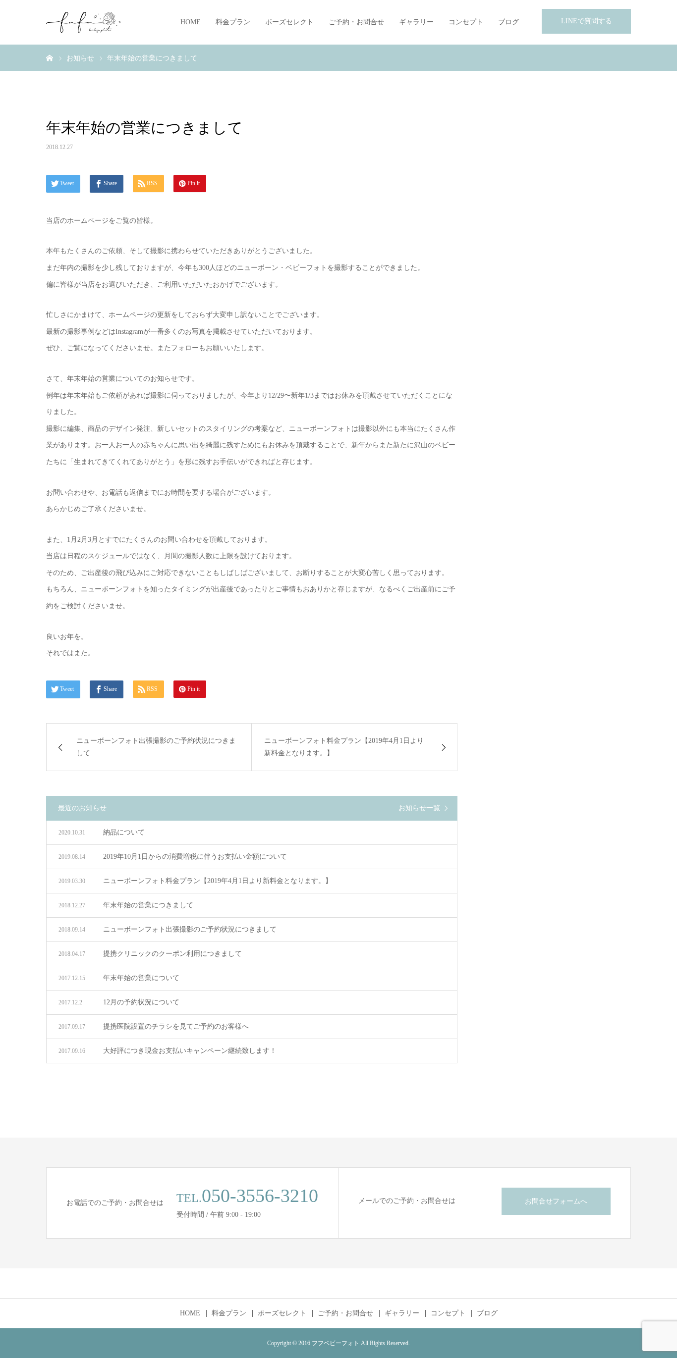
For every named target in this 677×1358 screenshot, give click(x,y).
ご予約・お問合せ (356, 22)
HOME (190, 22)
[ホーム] (49, 57)
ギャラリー (416, 22)
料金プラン (233, 22)
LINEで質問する (586, 21)
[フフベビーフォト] (83, 22)
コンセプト (466, 22)
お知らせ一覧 (419, 808)
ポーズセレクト (289, 22)
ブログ (508, 22)
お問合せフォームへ (556, 1201)
